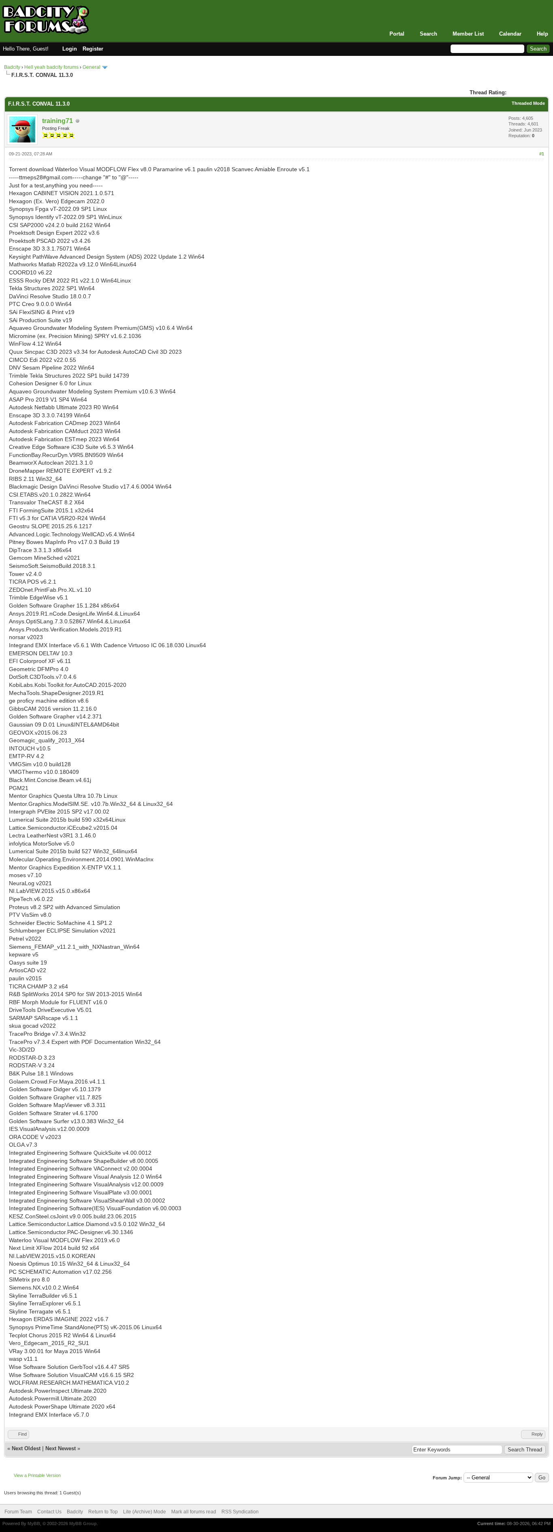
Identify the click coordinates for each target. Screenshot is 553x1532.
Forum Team (18, 1512)
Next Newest (60, 1448)
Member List (468, 34)
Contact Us (49, 1512)
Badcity (12, 67)
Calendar (510, 34)
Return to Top (103, 1512)
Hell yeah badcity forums (51, 67)
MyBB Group (83, 1523)
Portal (396, 34)
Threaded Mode (528, 103)
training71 (57, 120)
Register (93, 49)
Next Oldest (26, 1448)
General (91, 67)
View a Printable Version (37, 1475)
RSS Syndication (240, 1512)
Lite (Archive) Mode (144, 1512)
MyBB (34, 1523)
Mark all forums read (193, 1512)
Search (428, 34)
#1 (541, 153)
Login (69, 49)
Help (542, 34)
